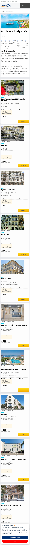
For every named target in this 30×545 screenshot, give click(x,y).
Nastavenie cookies (7, 533)
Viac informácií (23, 532)
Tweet (3, 36)
